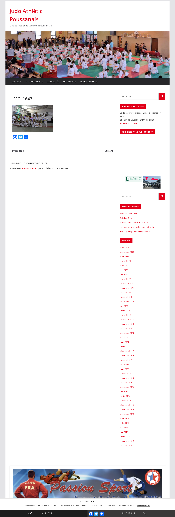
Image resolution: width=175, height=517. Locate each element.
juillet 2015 (124, 423)
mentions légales (143, 505)
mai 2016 (124, 391)
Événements (69, 81)
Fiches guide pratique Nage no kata (135, 231)
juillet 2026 (124, 247)
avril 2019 (124, 306)
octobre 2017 (126, 360)
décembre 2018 (127, 319)
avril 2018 (124, 337)
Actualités (53, 81)
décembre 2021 (127, 283)
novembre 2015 (127, 409)
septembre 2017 (127, 364)
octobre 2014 (126, 445)
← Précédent (17, 150)
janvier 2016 (125, 400)
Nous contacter (89, 81)
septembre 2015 (127, 414)
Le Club (15, 81)
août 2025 (124, 256)
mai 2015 (124, 432)
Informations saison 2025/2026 (134, 222)
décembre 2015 (127, 405)
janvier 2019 (125, 315)
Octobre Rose (126, 218)
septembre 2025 (127, 252)
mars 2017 (124, 369)
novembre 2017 (127, 355)
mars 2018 (124, 342)
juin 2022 (124, 270)
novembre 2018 (127, 324)
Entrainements (35, 81)
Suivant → (110, 150)
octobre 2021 (126, 292)
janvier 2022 (125, 279)
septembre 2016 (127, 387)
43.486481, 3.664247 (129, 123)
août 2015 (124, 418)
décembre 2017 (127, 351)
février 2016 (125, 396)
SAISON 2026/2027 (128, 213)
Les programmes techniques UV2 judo (137, 227)
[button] (44, 513)
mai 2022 (124, 274)
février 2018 (125, 346)
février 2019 (125, 310)
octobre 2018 (126, 328)
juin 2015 (124, 427)
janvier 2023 (125, 261)
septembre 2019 (127, 301)
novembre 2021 (127, 288)
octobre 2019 (126, 297)
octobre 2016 (126, 382)
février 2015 (125, 436)
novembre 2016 (127, 378)
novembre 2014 (127, 441)
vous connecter (29, 168)
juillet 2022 (124, 265)
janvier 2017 (125, 373)
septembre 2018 (127, 333)
